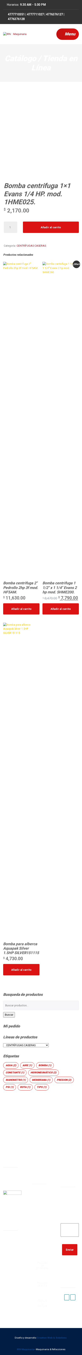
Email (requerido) (69, 1218)
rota (25, 1087)
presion (64, 1079)
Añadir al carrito (51, 227)
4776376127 (41, 1238)
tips (41, 1087)
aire (27, 1065)
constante (15, 1072)
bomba (44, 1065)
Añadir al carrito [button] (21, 608)
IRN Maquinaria (25, 1349)
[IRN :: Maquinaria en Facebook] (66, 1297)
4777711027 (41, 1228)
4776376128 (41, 1249)
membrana (41, 1079)
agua (11, 1065)
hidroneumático (43, 1072)
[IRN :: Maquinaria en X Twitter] (72, 1297)
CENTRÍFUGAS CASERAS (31, 245)
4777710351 (41, 1217)
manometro (16, 1079)
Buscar (9, 1014)
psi (10, 1087)
